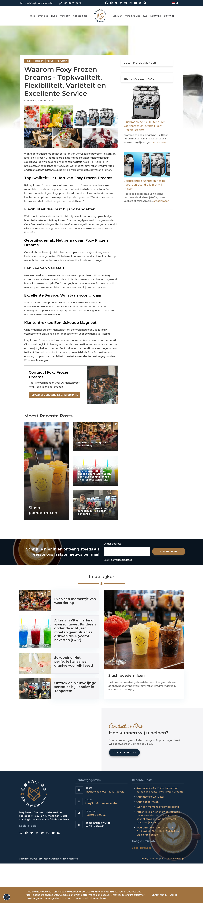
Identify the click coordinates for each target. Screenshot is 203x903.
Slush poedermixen (147, 802)
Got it (173, 894)
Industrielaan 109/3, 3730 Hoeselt (105, 791)
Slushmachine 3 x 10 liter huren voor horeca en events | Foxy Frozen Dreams (145, 125)
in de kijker (38, 61)
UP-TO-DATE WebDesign (172, 858)
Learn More (159, 894)
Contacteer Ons (124, 752)
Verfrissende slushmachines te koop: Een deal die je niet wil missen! (144, 184)
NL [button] (177, 3)
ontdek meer (159, 142)
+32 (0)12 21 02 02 (95, 815)
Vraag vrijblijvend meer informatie (55, 395)
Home (28, 61)
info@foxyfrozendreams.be (101, 803)
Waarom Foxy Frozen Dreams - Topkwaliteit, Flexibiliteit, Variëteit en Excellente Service (157, 831)
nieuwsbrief (62, 61)
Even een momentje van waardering (157, 807)
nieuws (50, 61)
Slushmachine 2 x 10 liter (150, 796)
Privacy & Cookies (149, 858)
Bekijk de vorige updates (118, 560)
